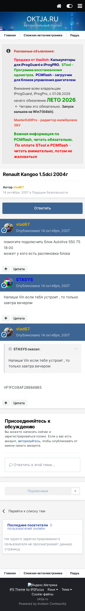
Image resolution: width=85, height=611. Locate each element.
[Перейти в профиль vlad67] (8, 227)
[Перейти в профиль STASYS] (8, 282)
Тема (66, 589)
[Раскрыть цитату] (10, 349)
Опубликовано (43, 231)
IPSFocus (37, 589)
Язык (51, 589)
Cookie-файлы (42, 594)
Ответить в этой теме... (34, 465)
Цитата (19, 269)
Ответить (42, 208)
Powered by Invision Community (42, 604)
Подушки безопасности (50, 192)
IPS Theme (17, 589)
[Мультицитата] (6, 269)
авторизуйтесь (29, 441)
